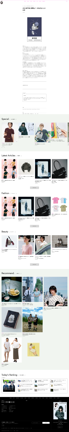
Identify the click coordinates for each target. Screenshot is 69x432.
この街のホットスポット (11, 410)
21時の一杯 (10, 409)
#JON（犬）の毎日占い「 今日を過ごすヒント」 (29, 113)
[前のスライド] (2, 147)
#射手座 (23, 113)
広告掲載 (14, 430)
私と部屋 (2, 409)
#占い (35, 113)
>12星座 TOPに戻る (25, 85)
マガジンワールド (11, 430)
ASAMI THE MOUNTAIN (4, 410)
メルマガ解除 (3, 425)
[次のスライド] (3, 147)
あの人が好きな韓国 (11, 411)
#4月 (37, 113)
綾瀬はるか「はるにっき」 (4, 411)
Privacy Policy (17, 430)
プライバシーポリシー (9, 423)
